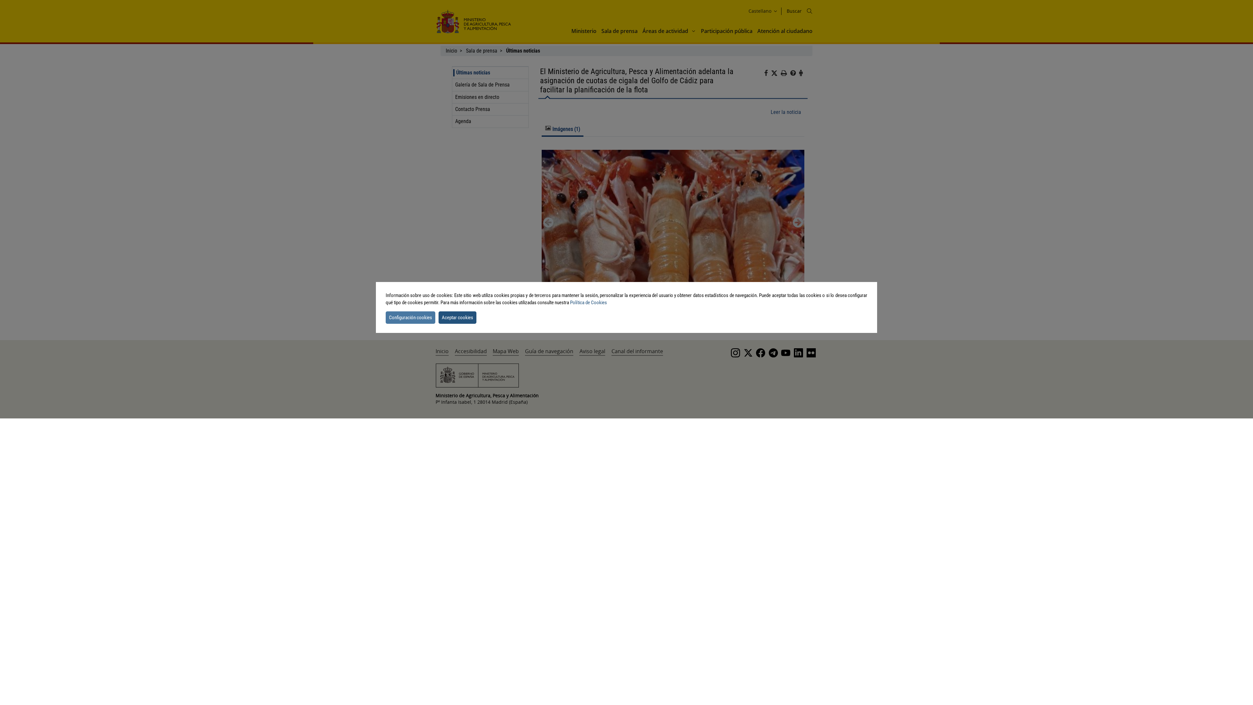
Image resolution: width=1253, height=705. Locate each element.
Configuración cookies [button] (410, 318)
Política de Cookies (588, 303)
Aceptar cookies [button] (457, 318)
